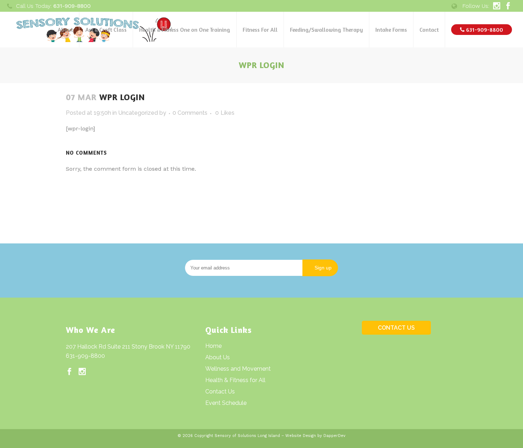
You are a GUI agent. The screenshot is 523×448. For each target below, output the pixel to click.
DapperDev (334, 435)
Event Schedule (226, 403)
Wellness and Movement (238, 368)
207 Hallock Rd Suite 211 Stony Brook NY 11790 (128, 346)
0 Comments (190, 112)
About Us (217, 357)
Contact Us (220, 391)
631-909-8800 (85, 355)
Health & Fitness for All (235, 380)
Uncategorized (138, 112)
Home (213, 346)
